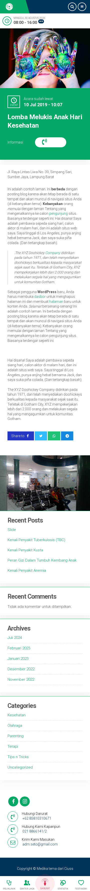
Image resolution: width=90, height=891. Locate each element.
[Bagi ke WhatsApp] (54, 435)
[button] (36, 504)
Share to (18, 436)
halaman (56, 302)
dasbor (40, 297)
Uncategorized (20, 767)
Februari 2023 (19, 648)
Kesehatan (17, 715)
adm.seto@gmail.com (40, 844)
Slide (12, 529)
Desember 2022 (21, 669)
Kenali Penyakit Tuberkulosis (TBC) (36, 540)
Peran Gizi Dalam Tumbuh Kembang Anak (42, 560)
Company (52, 253)
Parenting (16, 736)
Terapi (13, 746)
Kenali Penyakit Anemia (27, 570)
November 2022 (21, 679)
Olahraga (15, 725)
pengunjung (58, 213)
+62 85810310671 (36, 818)
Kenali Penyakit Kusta (25, 550)
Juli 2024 (15, 637)
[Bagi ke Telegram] (67, 435)
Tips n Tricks (18, 757)
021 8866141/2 (34, 831)
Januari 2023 (18, 658)
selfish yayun (50, 142)
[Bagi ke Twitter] (41, 435)
